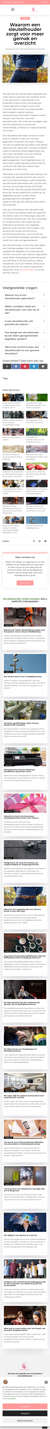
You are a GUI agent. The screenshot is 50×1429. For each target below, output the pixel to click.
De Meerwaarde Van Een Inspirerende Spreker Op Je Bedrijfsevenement (22, 1003)
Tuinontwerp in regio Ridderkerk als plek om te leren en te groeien (36, 405)
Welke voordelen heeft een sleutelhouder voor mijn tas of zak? (25, 309)
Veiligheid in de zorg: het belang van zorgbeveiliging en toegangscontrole (21, 864)
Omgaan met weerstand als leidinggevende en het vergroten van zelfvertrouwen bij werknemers (25, 1284)
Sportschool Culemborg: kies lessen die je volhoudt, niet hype (36, 474)
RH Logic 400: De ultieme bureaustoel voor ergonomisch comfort (24, 1096)
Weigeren (25, 1413)
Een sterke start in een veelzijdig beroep (23, 676)
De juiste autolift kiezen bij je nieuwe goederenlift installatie (21, 724)
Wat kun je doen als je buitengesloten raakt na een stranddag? (37, 457)
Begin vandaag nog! (25, 557)
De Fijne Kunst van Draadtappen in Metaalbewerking (20, 1050)
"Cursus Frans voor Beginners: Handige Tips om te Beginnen (24, 1190)
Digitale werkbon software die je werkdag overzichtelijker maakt (13, 422)
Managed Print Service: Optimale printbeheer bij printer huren (19, 771)
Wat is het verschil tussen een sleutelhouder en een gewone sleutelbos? (25, 350)
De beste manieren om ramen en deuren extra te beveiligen (12, 457)
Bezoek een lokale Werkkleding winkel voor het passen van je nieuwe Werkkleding (24, 631)
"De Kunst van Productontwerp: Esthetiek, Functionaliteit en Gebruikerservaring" (24, 1143)
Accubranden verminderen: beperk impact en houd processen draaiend (36, 491)
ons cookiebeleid (9, 1399)
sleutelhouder (27, 270)
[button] (46, 1382)
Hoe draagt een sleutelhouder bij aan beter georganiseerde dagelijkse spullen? (25, 335)
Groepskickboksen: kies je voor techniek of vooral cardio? (12, 491)
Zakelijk (25, 18)
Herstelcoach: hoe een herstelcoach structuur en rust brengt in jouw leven (36, 508)
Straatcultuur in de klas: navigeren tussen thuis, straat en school (12, 405)
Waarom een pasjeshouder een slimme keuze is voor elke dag (22, 910)
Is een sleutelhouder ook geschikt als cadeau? (25, 323)
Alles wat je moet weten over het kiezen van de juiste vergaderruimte (25, 1329)
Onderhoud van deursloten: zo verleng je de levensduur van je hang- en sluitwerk (13, 474)
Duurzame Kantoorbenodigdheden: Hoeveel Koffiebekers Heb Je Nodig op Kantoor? (25, 957)
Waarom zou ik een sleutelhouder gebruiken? (25, 297)
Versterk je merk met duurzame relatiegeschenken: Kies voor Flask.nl (21, 817)
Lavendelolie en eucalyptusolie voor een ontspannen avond (35, 439)
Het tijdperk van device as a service (20, 1235)
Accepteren (25, 1406)
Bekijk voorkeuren (25, 1420)
